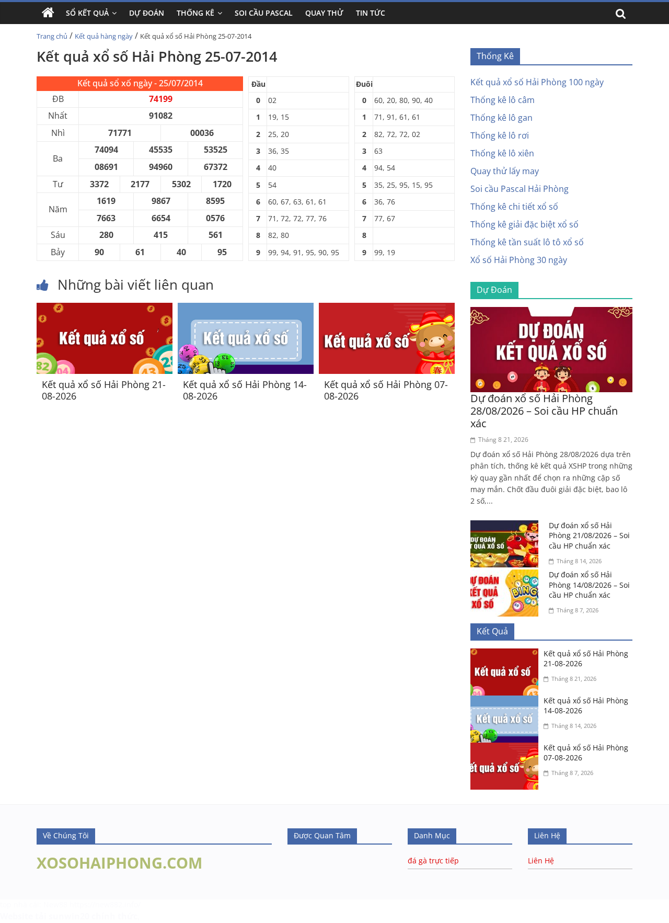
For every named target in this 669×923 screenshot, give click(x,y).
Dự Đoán (146, 13)
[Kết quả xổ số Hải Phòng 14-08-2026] (246, 309)
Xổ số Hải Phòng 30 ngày (518, 260)
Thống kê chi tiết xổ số (514, 206)
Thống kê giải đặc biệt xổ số (524, 224)
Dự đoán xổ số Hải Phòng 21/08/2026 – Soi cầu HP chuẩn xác (589, 535)
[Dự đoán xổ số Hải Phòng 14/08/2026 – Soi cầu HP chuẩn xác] (507, 576)
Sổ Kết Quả (87, 13)
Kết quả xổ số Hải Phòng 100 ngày (537, 82)
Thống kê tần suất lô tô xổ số (527, 242)
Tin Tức (370, 13)
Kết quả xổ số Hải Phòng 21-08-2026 (104, 390)
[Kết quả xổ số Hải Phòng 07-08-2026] (387, 309)
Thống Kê (195, 13)
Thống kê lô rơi (499, 135)
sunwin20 (69, 916)
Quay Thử (324, 13)
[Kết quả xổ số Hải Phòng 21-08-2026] (104, 309)
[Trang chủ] (48, 13)
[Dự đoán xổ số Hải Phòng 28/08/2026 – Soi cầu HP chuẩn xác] (551, 313)
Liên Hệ (541, 860)
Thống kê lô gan (501, 117)
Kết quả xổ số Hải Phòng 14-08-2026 (245, 390)
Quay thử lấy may (504, 171)
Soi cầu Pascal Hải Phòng (519, 189)
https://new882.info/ (105, 904)
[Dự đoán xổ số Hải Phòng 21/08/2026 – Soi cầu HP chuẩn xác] (507, 526)
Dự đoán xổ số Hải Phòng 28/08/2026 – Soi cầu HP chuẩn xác (544, 410)
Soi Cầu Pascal (264, 13)
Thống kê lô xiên (502, 153)
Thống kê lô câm (502, 100)
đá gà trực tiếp (433, 860)
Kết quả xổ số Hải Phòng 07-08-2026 (386, 390)
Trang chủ (52, 36)
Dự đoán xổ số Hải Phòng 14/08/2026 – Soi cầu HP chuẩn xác (589, 584)
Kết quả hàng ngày (104, 36)
